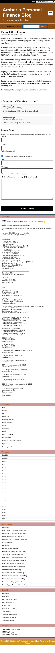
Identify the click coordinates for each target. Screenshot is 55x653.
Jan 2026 (5, 458)
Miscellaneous (6, 438)
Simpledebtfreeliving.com (10, 614)
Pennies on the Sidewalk (10, 548)
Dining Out (5, 416)
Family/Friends (7, 422)
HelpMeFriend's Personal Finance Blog (14, 539)
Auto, (12, 90)
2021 (3, 473)
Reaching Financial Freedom (11, 441)
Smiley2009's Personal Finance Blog (14, 560)
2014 (3, 494)
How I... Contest (7, 434)
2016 (3, 488)
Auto (3, 407)
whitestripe (5, 527)
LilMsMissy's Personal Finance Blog (13, 533)
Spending (5, 444)
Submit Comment (27, 208)
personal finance (7, 542)
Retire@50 (5, 545)
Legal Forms (6, 605)
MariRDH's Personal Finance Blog (13, 563)
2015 (3, 491)
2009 (3, 510)
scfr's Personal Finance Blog (11, 569)
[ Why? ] (24, 174)
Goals (4, 425)
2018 (3, 482)
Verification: (6, 167)
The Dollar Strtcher (8, 620)
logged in (16, 134)
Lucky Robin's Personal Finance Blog (14, 530)
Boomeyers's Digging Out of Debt (13, 582)
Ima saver (7, 118)
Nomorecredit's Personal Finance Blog (14, 576)
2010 (3, 507)
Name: (4, 136)
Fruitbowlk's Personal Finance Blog (13, 566)
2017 (3, 485)
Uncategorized (7, 447)
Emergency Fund (7, 419)
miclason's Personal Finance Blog (13, 573)
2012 (3, 500)
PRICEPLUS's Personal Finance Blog (14, 557)
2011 (3, 503)
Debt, (26, 90)
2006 (3, 519)
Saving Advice (6, 611)
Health (4, 431)
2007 (3, 516)
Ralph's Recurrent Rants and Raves (14, 551)
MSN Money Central (8, 608)
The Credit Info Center (9, 617)
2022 (3, 470)
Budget (4, 410)
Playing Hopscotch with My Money (13, 536)
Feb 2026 (5, 455)
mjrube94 (6, 106)
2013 (3, 497)
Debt (3, 413)
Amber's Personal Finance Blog (26, 641)
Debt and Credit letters (9, 599)
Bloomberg (5, 596)
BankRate (5, 593)
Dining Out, (19, 90)
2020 (3, 476)
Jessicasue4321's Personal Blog (12, 554)
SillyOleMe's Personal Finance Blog (13, 579)
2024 (3, 464)
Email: (3, 144)
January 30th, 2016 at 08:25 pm (13, 119)
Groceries (5, 428)
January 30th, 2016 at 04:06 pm (13, 108)
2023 (3, 467)
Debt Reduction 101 (8, 602)
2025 (3, 461)
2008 (3, 513)
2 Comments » (43, 90)
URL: (3, 159)
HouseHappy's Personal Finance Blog (14, 585)
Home (3, 26)
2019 (3, 479)
